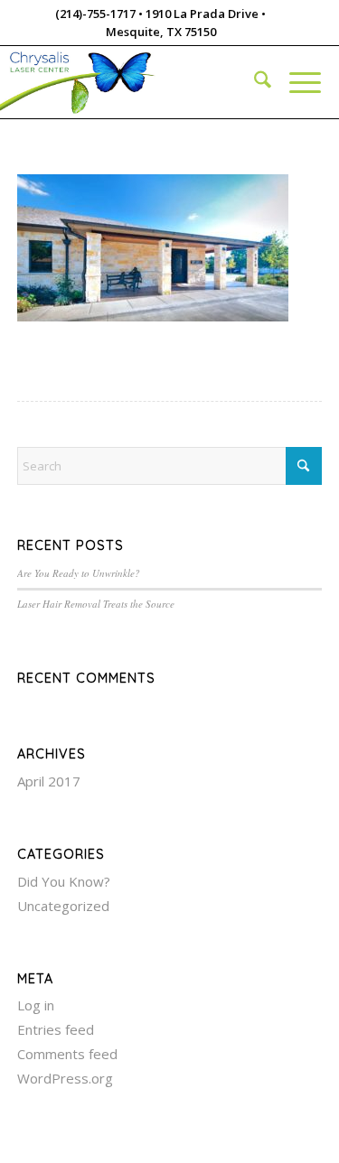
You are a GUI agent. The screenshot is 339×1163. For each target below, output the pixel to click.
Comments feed (67, 1054)
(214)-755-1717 (95, 13)
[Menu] (296, 82)
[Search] (253, 82)
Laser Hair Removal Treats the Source (95, 603)
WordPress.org (65, 1078)
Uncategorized (63, 906)
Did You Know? (63, 881)
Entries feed (55, 1029)
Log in (35, 1005)
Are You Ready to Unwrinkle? (78, 573)
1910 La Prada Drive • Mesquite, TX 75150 (186, 22)
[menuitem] (253, 82)
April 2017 (48, 781)
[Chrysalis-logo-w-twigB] (128, 82)
